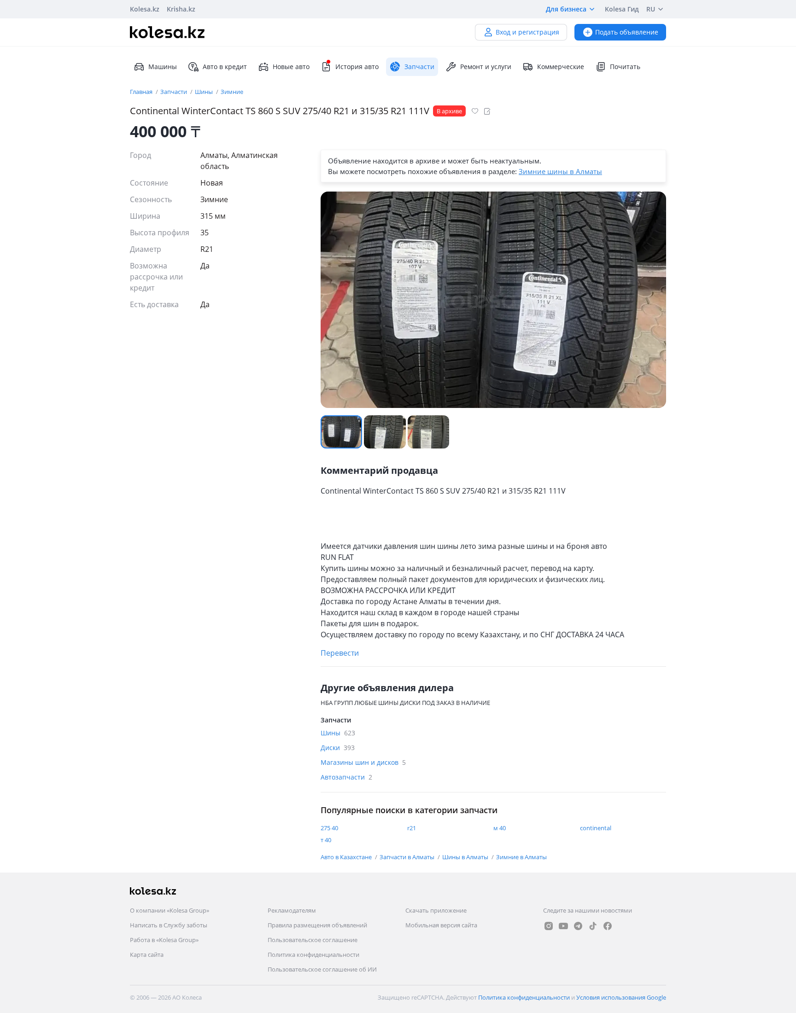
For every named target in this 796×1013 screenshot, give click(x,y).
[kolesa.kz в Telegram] (578, 925)
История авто (357, 66)
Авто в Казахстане (347, 857)
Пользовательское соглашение (312, 940)
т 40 (326, 840)
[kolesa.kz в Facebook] (607, 925)
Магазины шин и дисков (363, 762)
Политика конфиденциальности (313, 954)
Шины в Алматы (466, 857)
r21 (411, 828)
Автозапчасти (346, 777)
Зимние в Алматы (521, 857)
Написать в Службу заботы (168, 925)
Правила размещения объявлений (317, 925)
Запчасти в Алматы (408, 857)
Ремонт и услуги (485, 66)
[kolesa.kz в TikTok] (592, 925)
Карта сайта (147, 954)
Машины (162, 66)
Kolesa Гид (622, 9)
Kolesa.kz (144, 9)
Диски (338, 747)
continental (595, 828)
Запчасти (174, 91)
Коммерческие (560, 66)
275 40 (329, 828)
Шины (204, 91)
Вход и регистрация (527, 32)
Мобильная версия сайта (441, 925)
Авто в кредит (225, 66)
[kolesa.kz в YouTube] (563, 925)
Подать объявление (626, 32)
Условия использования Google (621, 997)
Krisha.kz (181, 9)
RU (650, 9)
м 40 (499, 828)
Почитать (625, 66)
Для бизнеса (566, 9)
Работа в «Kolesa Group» (164, 940)
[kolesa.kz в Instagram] (548, 925)
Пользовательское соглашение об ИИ (322, 969)
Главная (142, 91)
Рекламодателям (292, 910)
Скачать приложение (436, 910)
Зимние (232, 91)
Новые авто (291, 66)
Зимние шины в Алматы (560, 171)
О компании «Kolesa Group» (169, 910)
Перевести (340, 653)
